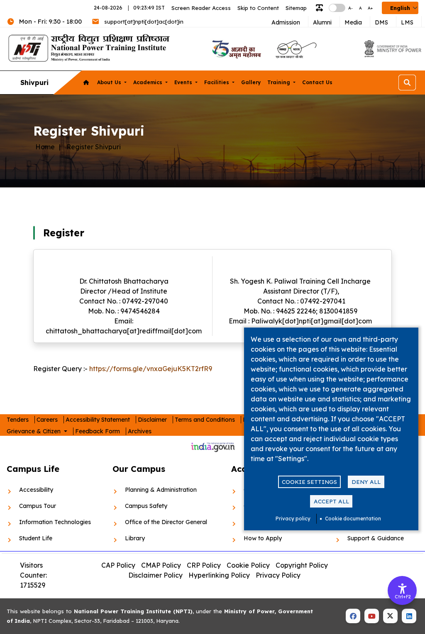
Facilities (217, 82)
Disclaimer (152, 419)
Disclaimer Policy (155, 575)
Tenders (18, 419)
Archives (139, 431)
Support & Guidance (375, 538)
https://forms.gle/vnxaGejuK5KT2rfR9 (150, 368)
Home (45, 147)
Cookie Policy (248, 565)
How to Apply (263, 538)
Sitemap (296, 8)
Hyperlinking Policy (219, 575)
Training (279, 82)
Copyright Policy (302, 565)
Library (135, 538)
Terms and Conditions (205, 419)
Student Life (35, 538)
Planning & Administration (161, 489)
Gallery (251, 82)
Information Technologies (55, 522)
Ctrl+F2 (402, 597)
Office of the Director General (166, 522)
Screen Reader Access (201, 8)
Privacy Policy (278, 575)
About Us (110, 82)
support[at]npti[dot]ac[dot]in (143, 21)
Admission (285, 22)
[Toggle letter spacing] (321, 8)
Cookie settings (309, 481)
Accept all (331, 501)
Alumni (322, 22)
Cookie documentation (353, 518)
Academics (148, 82)
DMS (381, 22)
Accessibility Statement (98, 419)
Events (184, 82)
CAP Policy (118, 565)
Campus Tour (37, 506)
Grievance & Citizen (34, 431)
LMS (407, 22)
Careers (47, 419)
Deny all (366, 481)
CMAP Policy (161, 565)
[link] (235, 49)
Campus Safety (146, 506)
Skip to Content (258, 8)
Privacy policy (293, 518)
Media (353, 22)
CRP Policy (204, 565)
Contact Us (317, 82)
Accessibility (36, 489)
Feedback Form (97, 431)
